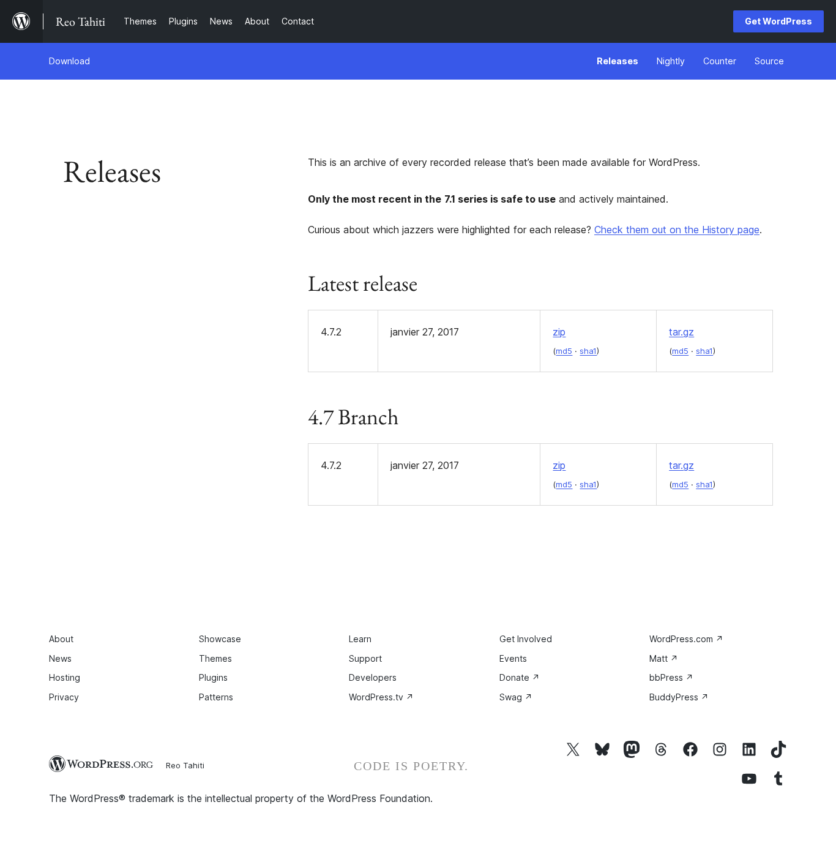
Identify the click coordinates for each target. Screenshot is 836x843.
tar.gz (681, 332)
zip (559, 332)
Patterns (216, 697)
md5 (564, 351)
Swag (515, 697)
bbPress (671, 677)
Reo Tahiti (185, 765)
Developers (373, 677)
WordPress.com (686, 639)
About (61, 639)
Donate (519, 677)
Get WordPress (778, 21)
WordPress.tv (381, 697)
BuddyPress (679, 697)
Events (513, 658)
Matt (663, 658)
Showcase (220, 639)
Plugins (213, 677)
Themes (215, 658)
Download (69, 61)
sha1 (588, 351)
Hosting (64, 677)
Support (365, 658)
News (60, 658)
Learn (360, 639)
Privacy (64, 697)
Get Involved (525, 639)
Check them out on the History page (676, 229)
